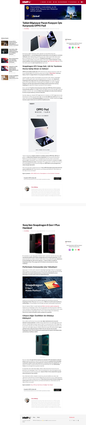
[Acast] (78, 47)
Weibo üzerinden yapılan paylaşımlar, (50, 306)
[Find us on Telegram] (78, 420)
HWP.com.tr (35, 420)
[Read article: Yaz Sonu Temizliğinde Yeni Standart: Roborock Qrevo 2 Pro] (4, 77)
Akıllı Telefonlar (42, 230)
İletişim (38, 417)
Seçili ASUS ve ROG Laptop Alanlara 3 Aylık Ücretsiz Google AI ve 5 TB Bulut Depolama (13, 52)
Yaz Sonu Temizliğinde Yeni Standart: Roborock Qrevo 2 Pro (13, 77)
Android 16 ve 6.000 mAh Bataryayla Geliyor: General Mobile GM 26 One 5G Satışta (13, 69)
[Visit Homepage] (27, 2)
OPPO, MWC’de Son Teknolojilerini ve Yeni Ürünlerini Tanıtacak (45, 173)
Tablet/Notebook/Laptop (44, 28)
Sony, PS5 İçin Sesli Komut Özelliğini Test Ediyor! (42, 385)
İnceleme (44, 2)
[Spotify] (72, 47)
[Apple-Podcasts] (69, 47)
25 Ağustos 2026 (12, 55)
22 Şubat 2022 (33, 28)
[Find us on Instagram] (76, 420)
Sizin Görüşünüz (63, 2)
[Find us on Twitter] (69, 420)
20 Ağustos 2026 (12, 46)
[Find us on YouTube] (73, 420)
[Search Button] (78, 2)
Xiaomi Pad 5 (52, 73)
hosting (38, 420)
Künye (34, 417)
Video (56, 2)
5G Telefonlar (73, 2)
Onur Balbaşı (26, 28)
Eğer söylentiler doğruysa (53, 61)
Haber (50, 2)
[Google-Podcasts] (75, 47)
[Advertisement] (10, 18)
